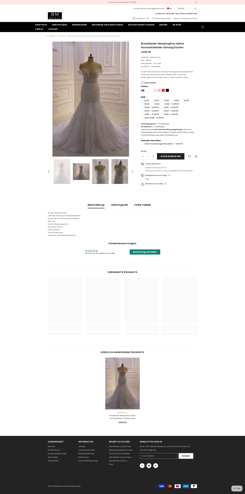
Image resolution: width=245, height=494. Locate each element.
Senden (186, 456)
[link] (65, 329)
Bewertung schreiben (145, 251)
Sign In (177, 18)
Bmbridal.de (155, 57)
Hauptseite (51, 36)
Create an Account (189, 18)
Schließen (196, 2)
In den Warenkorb (171, 156)
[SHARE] (195, 156)
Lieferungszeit (119, 204)
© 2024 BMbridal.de (56, 486)
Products (61, 36)
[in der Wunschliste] (189, 156)
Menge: (144, 151)
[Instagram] (148, 465)
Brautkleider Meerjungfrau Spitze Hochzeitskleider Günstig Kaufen (122, 416)
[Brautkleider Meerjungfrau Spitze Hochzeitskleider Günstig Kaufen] (122, 383)
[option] (122, 2)
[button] (49, 171)
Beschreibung (96, 204)
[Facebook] (142, 465)
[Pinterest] (155, 465)
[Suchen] (187, 8)
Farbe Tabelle (142, 204)
